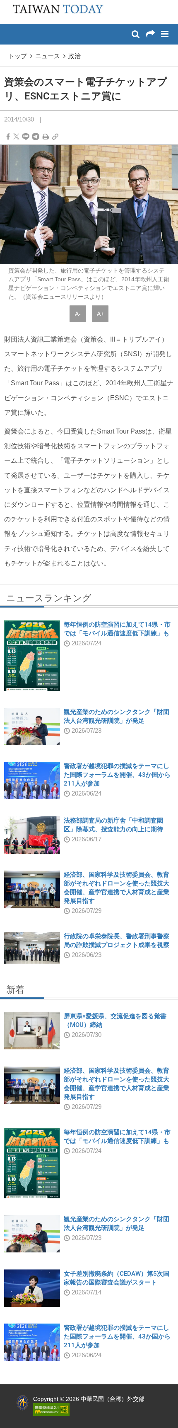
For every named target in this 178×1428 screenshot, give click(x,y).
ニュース (47, 56)
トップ (17, 56)
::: (8, 4)
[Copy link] (55, 136)
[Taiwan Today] (55, 11)
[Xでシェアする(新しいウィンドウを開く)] (16, 136)
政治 (74, 56)
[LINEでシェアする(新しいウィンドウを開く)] (26, 136)
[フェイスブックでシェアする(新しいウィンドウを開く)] (8, 136)
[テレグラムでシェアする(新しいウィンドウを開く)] (36, 136)
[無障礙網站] (51, 1409)
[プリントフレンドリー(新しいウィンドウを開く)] (46, 136)
